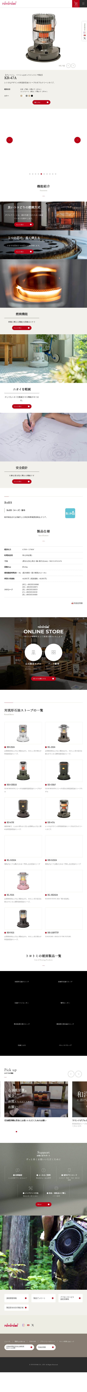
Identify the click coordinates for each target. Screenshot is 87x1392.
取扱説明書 (78, 603)
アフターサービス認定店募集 (67, 1298)
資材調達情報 (11, 1298)
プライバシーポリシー (47, 1341)
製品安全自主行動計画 (14, 1308)
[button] (68, 66)
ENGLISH (32, 1341)
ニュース (7, 1341)
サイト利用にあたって (66, 1341)
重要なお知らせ (20, 1341)
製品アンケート (39, 1298)
